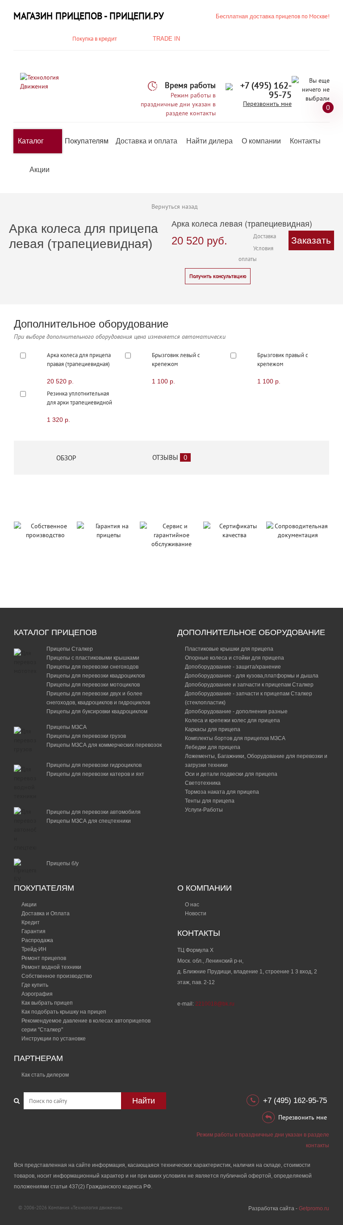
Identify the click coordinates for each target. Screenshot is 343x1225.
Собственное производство (56, 976)
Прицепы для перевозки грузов (86, 736)
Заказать (311, 240)
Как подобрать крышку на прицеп (63, 1012)
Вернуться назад (174, 206)
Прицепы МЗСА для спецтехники (88, 821)
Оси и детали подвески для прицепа (231, 774)
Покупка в (94, 38)
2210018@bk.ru (214, 1004)
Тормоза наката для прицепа (222, 792)
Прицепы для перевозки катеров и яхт (95, 774)
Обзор (66, 458)
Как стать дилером (45, 1075)
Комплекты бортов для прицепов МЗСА (235, 738)
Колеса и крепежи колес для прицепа (232, 720)
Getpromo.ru (314, 1208)
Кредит (30, 922)
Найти (143, 1100)
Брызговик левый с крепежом (176, 359)
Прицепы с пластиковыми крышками (92, 658)
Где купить (34, 985)
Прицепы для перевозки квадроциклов (95, 676)
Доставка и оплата (146, 141)
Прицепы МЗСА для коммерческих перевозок (104, 745)
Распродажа (37, 940)
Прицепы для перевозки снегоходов (92, 667)
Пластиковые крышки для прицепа (229, 649)
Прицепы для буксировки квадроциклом (96, 711)
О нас (192, 904)
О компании (261, 141)
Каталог (31, 141)
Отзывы (169, 457)
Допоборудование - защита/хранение (233, 667)
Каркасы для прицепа (212, 729)
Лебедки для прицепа (212, 747)
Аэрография (37, 994)
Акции (39, 169)
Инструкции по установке (53, 1039)
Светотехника (203, 783)
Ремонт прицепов (43, 958)
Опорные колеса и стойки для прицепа (234, 658)
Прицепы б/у (62, 863)
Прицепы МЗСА (66, 727)
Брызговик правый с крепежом (282, 359)
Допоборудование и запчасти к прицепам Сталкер (249, 685)
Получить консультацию (218, 276)
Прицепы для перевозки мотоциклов (93, 685)
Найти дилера (209, 141)
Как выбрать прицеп (47, 1003)
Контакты (305, 141)
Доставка (264, 236)
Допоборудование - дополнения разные (236, 711)
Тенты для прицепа (209, 801)
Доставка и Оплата (45, 913)
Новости (195, 913)
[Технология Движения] (45, 81)
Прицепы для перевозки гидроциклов (94, 765)
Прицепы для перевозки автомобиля (93, 812)
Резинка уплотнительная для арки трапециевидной (79, 398)
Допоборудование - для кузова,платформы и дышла (251, 676)
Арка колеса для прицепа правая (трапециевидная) (79, 359)
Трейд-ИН (33, 949)
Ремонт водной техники (51, 967)
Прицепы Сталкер (69, 649)
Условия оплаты (255, 253)
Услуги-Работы (204, 810)
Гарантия (33, 931)
